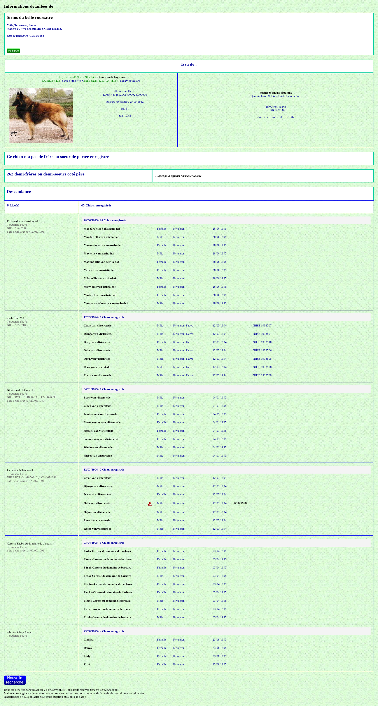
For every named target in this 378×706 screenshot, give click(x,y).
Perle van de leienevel (20, 470)
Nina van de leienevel (20, 390)
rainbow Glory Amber (19, 632)
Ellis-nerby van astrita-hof (22, 221)
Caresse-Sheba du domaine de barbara (29, 543)
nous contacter (30, 696)
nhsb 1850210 (15, 318)
